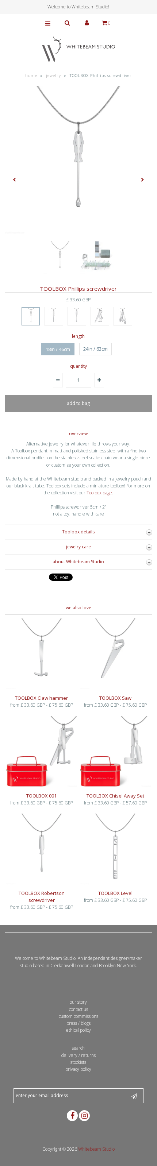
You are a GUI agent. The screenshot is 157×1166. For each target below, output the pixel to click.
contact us (78, 1009)
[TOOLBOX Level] (115, 883)
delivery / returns (78, 1055)
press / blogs (78, 1023)
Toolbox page (99, 493)
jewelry (53, 75)
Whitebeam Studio (96, 1149)
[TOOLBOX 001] (41, 785)
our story (78, 1002)
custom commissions (78, 1016)
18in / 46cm (58, 349)
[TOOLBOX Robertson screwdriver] (41, 883)
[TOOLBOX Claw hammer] (41, 687)
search (78, 1048)
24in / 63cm (95, 348)
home (31, 75)
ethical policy (78, 1030)
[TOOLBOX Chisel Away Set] (115, 785)
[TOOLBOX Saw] (115, 687)
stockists (78, 1062)
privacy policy (78, 1069)
